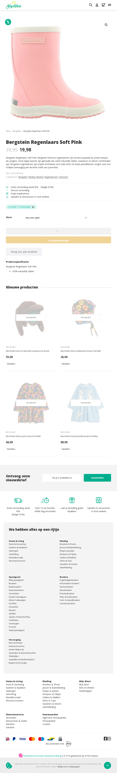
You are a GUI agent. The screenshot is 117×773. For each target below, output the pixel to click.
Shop (8, 131)
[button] (106, 25)
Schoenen (63, 177)
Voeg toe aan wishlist (24, 251)
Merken (40, 177)
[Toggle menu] (109, 5)
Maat (9, 217)
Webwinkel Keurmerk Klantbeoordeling (42, 755)
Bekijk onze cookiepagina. (69, 766)
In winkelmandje (58, 240)
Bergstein (17, 131)
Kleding (31, 177)
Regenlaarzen (51, 177)
